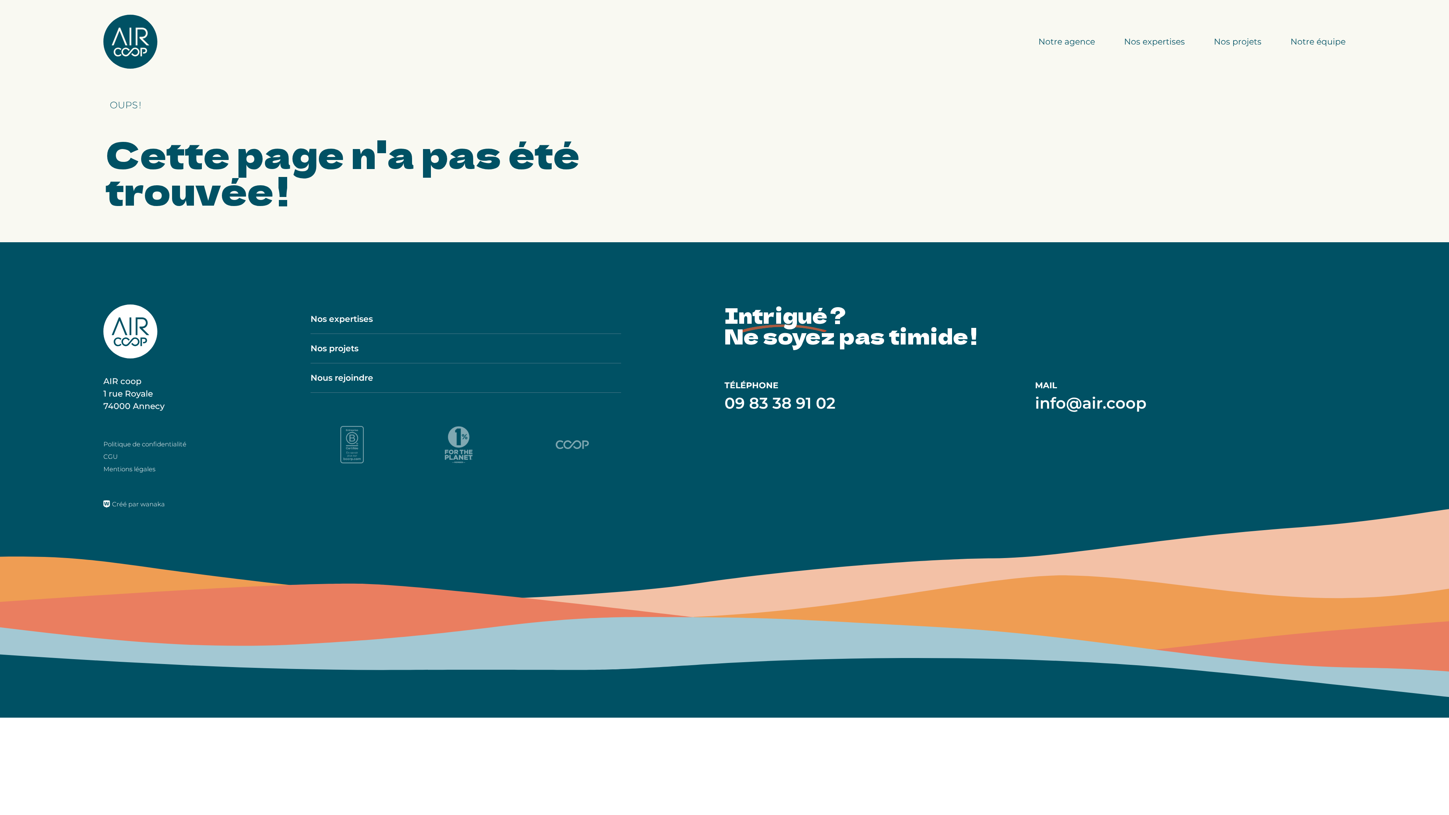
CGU (110, 456)
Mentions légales (129, 469)
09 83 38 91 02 (779, 403)
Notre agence (1066, 42)
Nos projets (1237, 42)
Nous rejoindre (342, 378)
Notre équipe (1318, 42)
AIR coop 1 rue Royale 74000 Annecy (134, 393)
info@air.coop (1090, 403)
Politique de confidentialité (144, 444)
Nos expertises (1154, 42)
